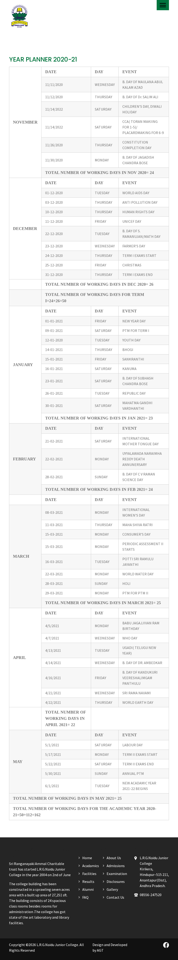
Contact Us (115, 897)
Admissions (116, 865)
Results (88, 881)
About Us (114, 857)
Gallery (112, 889)
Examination (117, 873)
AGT (100, 950)
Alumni (88, 889)
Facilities (89, 873)
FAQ (85, 897)
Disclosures (116, 881)
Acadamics (90, 865)
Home (87, 857)
